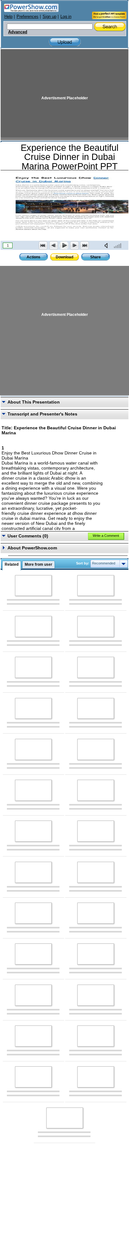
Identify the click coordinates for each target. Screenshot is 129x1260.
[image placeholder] (33, 585)
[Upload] (65, 42)
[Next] (74, 245)
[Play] (64, 245)
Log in (65, 16)
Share (95, 257)
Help (8, 16)
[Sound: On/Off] (107, 245)
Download (64, 257)
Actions (33, 257)
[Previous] (53, 245)
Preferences (28, 16)
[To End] (84, 245)
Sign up (49, 16)
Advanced (17, 32)
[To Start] (43, 245)
